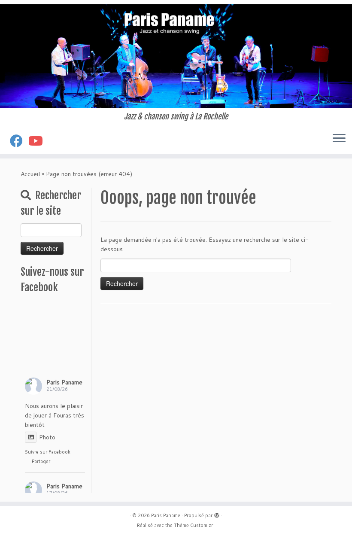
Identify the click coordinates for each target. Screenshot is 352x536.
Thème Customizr (193, 525)
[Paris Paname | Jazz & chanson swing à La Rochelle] (176, 56)
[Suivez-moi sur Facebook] (19, 140)
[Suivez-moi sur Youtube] (38, 140)
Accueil (30, 174)
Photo (47, 437)
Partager (41, 461)
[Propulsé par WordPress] (217, 514)
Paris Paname (64, 382)
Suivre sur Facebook (47, 451)
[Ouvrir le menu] (339, 138)
